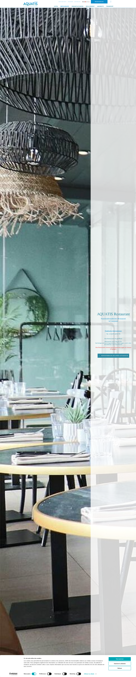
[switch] (49, 674)
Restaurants (64, 6)
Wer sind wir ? (62, 1)
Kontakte (70, 1)
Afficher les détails (89, 674)
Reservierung (99, 1)
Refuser (120, 668)
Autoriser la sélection (120, 663)
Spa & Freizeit (90, 6)
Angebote (100, 6)
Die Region (77, 1)
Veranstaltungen (77, 6)
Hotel (56, 6)
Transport (109, 6)
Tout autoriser (120, 659)
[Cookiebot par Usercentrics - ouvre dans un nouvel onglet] (13, 674)
